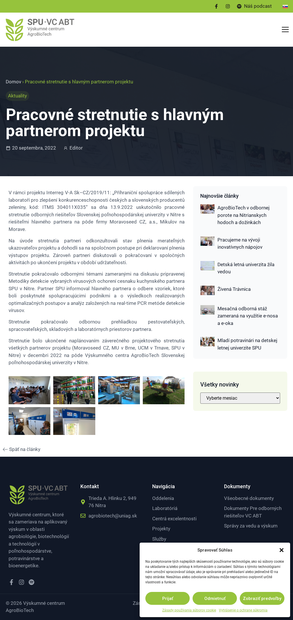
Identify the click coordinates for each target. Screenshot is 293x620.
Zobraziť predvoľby (262, 598)
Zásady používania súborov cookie (189, 610)
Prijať (167, 598)
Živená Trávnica (234, 289)
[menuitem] (285, 6)
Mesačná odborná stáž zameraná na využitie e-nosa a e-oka (247, 316)
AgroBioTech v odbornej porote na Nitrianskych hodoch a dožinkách (243, 215)
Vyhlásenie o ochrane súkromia (243, 610)
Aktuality (17, 96)
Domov (13, 82)
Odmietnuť (214, 598)
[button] (281, 550)
